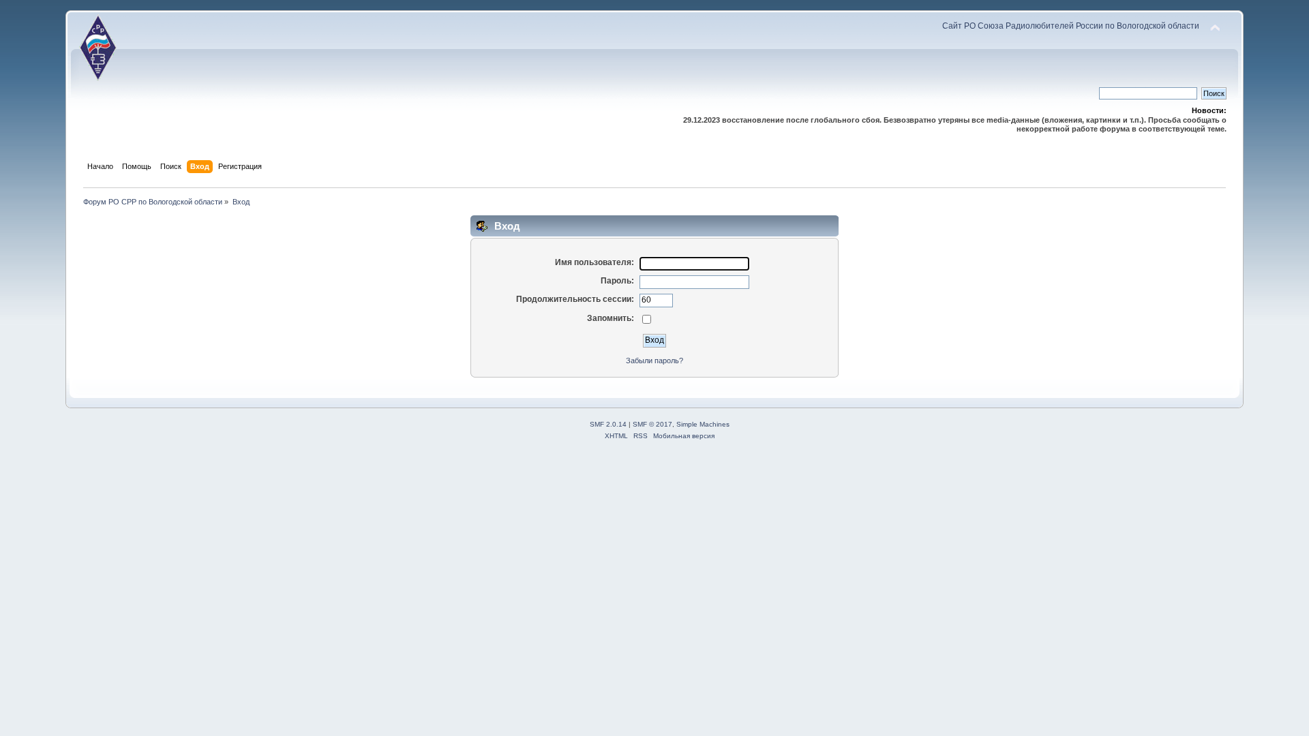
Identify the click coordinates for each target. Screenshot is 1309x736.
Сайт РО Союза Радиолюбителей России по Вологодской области (1070, 26)
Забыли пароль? (654, 360)
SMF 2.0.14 (608, 424)
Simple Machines (702, 424)
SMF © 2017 (652, 424)
